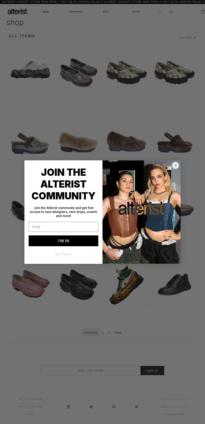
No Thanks (63, 254)
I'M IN (63, 240)
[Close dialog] (175, 165)
